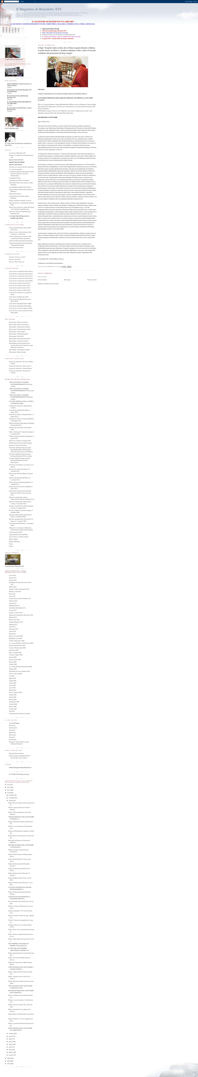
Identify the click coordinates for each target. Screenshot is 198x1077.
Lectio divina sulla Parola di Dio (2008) (20, 306)
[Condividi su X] (67, 267)
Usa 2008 (11, 676)
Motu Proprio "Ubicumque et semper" (19, 350)
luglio (10, 1039)
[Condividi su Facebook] (69, 267)
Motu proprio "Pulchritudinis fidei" (19, 334)
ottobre (11, 800)
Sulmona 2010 (13, 624)
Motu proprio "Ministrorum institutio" (19, 327)
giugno (11, 1041)
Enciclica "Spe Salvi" (15, 259)
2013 (8, 785)
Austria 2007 (12, 683)
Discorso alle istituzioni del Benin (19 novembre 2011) (19, 479)
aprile (10, 1047)
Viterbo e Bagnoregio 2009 (16, 641)
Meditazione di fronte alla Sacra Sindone (20, 443)
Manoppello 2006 (14, 702)
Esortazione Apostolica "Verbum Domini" (20, 368)
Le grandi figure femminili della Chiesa (20, 187)
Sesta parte (12, 737)
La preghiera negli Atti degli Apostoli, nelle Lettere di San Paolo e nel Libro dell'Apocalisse (21, 174)
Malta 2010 (12, 634)
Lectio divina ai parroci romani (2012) (19, 285)
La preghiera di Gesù (15, 178)
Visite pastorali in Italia (15, 532)
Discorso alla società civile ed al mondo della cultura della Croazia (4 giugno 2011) (20, 493)
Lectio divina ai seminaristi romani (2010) (21, 278)
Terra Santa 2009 (13, 650)
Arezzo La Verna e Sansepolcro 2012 (19, 589)
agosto (11, 1036)
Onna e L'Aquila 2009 (15, 652)
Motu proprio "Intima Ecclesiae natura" (20, 329)
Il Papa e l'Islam (13, 539)
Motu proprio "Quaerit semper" (17, 352)
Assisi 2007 (12, 688)
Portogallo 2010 (13, 629)
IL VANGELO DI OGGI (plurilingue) (19, 774)
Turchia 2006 (12, 695)
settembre (11, 1033)
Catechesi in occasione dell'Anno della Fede (21, 167)
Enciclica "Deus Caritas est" (17, 262)
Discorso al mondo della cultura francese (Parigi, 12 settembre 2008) (20, 516)
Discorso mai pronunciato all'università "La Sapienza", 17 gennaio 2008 (21, 520)
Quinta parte (12, 735)
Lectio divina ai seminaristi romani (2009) (21, 281)
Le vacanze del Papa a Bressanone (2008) (20, 666)
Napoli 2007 (12, 678)
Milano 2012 (12, 587)
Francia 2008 (12, 662)
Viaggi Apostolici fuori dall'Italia (18, 534)
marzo (10, 1049)
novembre (12, 798)
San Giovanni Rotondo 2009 (17, 645)
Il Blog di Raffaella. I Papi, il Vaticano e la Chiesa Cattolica (19, 84)
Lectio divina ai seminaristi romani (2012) (21, 274)
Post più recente (42, 280)
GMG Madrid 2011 (14, 605)
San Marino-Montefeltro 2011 (17, 608)
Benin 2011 (12, 594)
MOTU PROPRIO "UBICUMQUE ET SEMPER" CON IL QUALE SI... (18, 945)
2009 (8, 1058)
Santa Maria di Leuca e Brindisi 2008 (19, 671)
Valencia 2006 (13, 704)
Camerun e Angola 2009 (16, 655)
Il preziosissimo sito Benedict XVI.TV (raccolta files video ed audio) (19, 757)
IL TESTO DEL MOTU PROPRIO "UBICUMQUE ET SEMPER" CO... (18, 949)
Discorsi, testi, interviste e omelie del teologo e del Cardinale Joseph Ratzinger (21, 208)
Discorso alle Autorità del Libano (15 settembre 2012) (19, 470)
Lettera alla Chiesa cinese (16, 247)
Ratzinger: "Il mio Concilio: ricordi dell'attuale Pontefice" (19, 743)
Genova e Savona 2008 (15, 673)
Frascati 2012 (13, 580)
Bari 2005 (12, 711)
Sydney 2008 (12, 669)
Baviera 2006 (13, 699)
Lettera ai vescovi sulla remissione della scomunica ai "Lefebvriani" (20, 233)
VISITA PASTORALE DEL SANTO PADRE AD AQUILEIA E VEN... (20, 987)
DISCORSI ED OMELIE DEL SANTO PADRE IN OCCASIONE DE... (21, 992)
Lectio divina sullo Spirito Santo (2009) (20, 303)
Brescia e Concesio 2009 (16, 636)
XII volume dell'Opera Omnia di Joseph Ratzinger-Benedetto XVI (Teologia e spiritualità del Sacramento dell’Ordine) (21, 450)
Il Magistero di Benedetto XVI (38, 8)
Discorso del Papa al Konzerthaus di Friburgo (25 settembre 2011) (21, 424)
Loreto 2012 (12, 575)
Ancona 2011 (13, 603)
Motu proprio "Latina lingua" (17, 331)
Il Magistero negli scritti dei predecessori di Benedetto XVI (58, 34)
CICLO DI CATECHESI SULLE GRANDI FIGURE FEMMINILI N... (19, 888)
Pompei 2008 (12, 657)
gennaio (11, 1055)
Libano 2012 (12, 578)
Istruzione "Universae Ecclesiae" (18, 445)
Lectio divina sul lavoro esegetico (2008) (20, 308)
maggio (11, 1044)
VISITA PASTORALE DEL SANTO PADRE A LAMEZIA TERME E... (21, 968)
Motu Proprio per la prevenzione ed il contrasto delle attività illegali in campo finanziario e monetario (21, 345)
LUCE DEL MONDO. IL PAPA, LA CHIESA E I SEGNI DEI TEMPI (21, 402)
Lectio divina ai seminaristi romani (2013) (21, 271)
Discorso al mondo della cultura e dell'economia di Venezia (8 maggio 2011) (21, 498)
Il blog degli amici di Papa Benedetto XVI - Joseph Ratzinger (19, 90)
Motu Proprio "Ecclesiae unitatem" (18, 341)
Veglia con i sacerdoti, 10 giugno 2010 (20, 441)
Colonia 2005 (13, 709)
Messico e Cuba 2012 (15, 591)
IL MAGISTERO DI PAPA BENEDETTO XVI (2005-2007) (19, 102)
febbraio (11, 1052)
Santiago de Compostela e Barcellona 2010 (21, 615)
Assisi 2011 (12, 596)
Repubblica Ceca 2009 (15, 638)
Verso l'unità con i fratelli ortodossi (19, 537)
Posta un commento (42, 276)
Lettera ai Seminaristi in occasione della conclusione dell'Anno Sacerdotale (20, 237)
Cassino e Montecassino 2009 (17, 648)
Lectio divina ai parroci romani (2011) (19, 288)
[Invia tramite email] (63, 267)
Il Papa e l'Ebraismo (14, 541)
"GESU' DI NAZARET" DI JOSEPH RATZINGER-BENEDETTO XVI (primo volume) (21, 397)
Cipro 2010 (12, 627)
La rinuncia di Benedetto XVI (17, 153)
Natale (11, 544)
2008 (8, 1061)
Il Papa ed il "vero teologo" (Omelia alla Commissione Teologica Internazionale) (21, 529)
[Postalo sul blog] (65, 267)
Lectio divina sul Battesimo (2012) (19, 297)
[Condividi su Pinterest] (71, 267)
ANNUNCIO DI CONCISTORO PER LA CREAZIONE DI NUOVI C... (19, 898)
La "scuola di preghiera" (15, 169)
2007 (8, 1064)
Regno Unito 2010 (14, 620)
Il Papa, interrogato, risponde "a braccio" (20, 200)
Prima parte (12, 725)
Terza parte (12, 730)
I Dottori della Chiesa (15, 194)
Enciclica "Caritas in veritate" (17, 257)
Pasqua (11, 546)
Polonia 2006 (13, 706)
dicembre (11, 795)
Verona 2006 (12, 697)
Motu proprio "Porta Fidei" (16, 336)
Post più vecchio (92, 280)
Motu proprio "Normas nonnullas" (18, 322)
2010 (8, 793)
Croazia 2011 (13, 610)
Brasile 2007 (12, 690)
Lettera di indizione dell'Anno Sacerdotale (21, 241)
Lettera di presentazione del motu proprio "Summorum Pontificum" (20, 244)
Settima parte (12, 739)
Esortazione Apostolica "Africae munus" (20, 366)
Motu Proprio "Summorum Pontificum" (20, 339)
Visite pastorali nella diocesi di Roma (19, 713)
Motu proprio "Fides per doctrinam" (19, 324)
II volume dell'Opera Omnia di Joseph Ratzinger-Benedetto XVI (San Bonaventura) (19, 460)
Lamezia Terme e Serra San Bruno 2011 (20, 598)
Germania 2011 (13, 601)
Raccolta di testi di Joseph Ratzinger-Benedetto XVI (18, 96)
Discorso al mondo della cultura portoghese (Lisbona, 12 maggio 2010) (21, 507)
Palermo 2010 (13, 617)
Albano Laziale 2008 (15, 659)
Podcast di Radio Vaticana (16, 753)
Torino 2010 (12, 631)
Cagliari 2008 (13, 664)
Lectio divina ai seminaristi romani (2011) (21, 276)
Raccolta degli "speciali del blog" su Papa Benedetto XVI (19, 108)
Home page (67, 280)
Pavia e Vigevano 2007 (15, 692)
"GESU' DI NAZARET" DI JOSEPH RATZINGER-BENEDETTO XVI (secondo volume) (21, 391)
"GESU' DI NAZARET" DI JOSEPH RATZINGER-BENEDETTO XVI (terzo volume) (20, 384)
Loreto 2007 (12, 685)
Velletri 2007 (12, 681)
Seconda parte (13, 728)
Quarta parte (12, 732)
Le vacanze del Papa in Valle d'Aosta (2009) (21, 643)
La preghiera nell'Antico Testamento (19, 180)
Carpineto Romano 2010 (16, 622)
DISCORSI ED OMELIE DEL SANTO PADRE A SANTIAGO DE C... (21, 846)
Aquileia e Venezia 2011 (16, 612)
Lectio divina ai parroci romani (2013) (19, 283)
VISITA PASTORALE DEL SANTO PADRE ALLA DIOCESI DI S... (20, 1029)
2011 (8, 790)
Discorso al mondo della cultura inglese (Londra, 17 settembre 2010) (20, 503)
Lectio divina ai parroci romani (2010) (19, 290)
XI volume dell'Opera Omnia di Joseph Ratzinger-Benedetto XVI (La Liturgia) (20, 455)
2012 (8, 787)
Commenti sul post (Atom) (51, 284)
